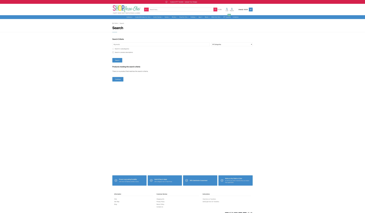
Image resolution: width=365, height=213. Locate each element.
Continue (118, 79)
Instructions (206, 194)
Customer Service (162, 194)
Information (117, 194)
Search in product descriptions (123, 52)
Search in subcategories (121, 49)
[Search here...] (215, 9)
